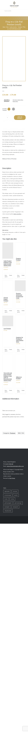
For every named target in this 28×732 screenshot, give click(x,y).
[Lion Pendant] (7, 321)
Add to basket (19, 117)
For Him (12, 499)
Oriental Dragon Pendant (6, 299)
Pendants (20, 27)
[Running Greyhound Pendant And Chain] (20, 285)
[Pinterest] (15, 124)
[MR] (14, 58)
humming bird (15, 506)
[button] (9, 109)
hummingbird (7, 506)
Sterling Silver (15, 101)
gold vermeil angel (18, 503)
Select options (6, 276)
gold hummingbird (8, 503)
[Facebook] (3, 124)
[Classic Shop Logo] (14, 1)
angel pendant (7, 491)
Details (10, 275)
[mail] (9, 483)
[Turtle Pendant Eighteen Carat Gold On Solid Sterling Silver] (7, 251)
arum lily (16, 495)
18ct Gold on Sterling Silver (18, 99)
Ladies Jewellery (13, 27)
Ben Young (12, 478)
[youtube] (6, 483)
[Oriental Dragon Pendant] (7, 287)
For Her (6, 499)
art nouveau (15, 491)
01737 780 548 (9, 464)
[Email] (21, 124)
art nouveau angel (8, 495)
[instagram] (4, 483)
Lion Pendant (7, 328)
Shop (7, 27)
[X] (9, 124)
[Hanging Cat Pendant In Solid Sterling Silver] (20, 325)
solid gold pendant (8, 510)
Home (4, 27)
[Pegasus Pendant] (20, 249)
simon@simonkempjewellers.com (15, 466)
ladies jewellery (17, 214)
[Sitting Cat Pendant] (20, 365)
